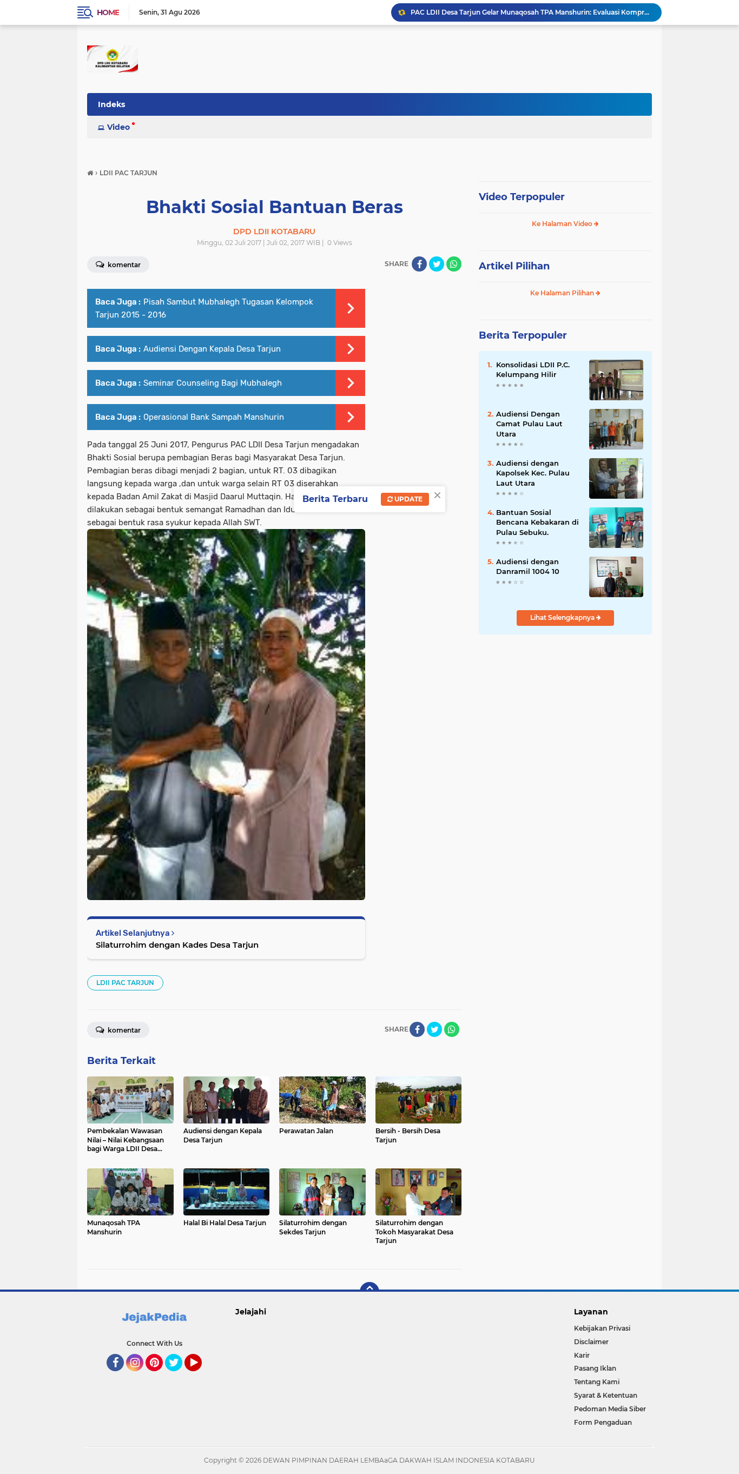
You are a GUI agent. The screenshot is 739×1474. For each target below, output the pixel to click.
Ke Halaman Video (563, 224)
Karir (582, 1355)
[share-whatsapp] (453, 264)
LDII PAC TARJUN (125, 983)
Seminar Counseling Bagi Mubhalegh (212, 383)
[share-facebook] (419, 264)
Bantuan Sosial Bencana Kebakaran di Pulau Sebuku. (537, 522)
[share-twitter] (436, 264)
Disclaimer (591, 1342)
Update (408, 499)
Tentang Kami (596, 1382)
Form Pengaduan (603, 1422)
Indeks (111, 104)
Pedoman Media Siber (610, 1409)
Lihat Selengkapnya (563, 617)
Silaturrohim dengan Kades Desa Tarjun (177, 945)
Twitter (178, 1376)
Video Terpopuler (522, 197)
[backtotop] (369, 1291)
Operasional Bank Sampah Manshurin (213, 417)
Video (118, 127)
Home (108, 12)
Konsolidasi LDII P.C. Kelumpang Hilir (533, 369)
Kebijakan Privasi (602, 1328)
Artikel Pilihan (514, 266)
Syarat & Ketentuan (605, 1395)
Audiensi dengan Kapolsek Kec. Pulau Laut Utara (533, 473)
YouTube (200, 1376)
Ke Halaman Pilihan (563, 293)
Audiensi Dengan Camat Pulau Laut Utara (529, 423)
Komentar (123, 265)
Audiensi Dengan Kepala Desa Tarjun (212, 349)
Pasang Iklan (595, 1368)
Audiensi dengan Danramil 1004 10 (527, 566)
